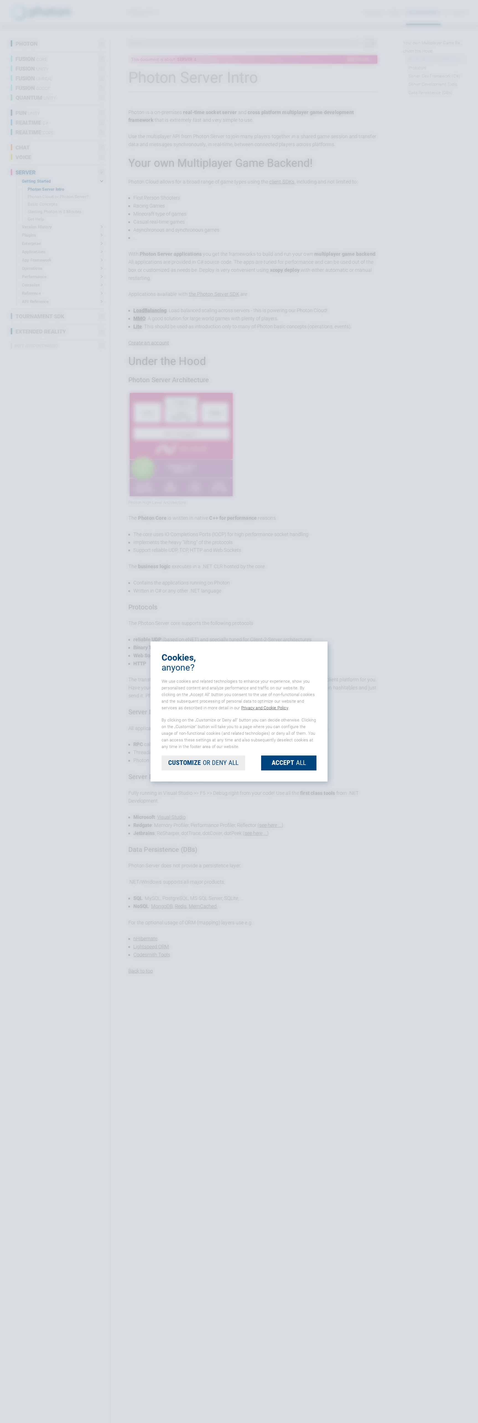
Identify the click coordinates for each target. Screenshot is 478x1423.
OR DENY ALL (203, 763)
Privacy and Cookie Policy (264, 707)
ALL (289, 763)
